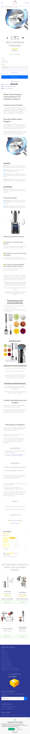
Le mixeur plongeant (7, 124)
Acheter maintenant (14, 77)
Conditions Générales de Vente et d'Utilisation (10, 670)
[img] (10, 553)
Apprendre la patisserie (6, 660)
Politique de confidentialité (12, 726)
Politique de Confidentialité (6, 666)
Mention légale (4, 651)
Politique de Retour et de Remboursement (9, 668)
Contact (7, 506)
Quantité (3, 58)
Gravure (3, 64)
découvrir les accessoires (10, 452)
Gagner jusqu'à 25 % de (15, 715)
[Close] (28, 718)
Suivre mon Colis (4, 653)
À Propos (3, 649)
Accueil (2, 7)
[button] (15, 48)
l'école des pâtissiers (5, 658)
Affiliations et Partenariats (6, 664)
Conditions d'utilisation (6, 662)
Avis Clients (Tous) (4, 656)
